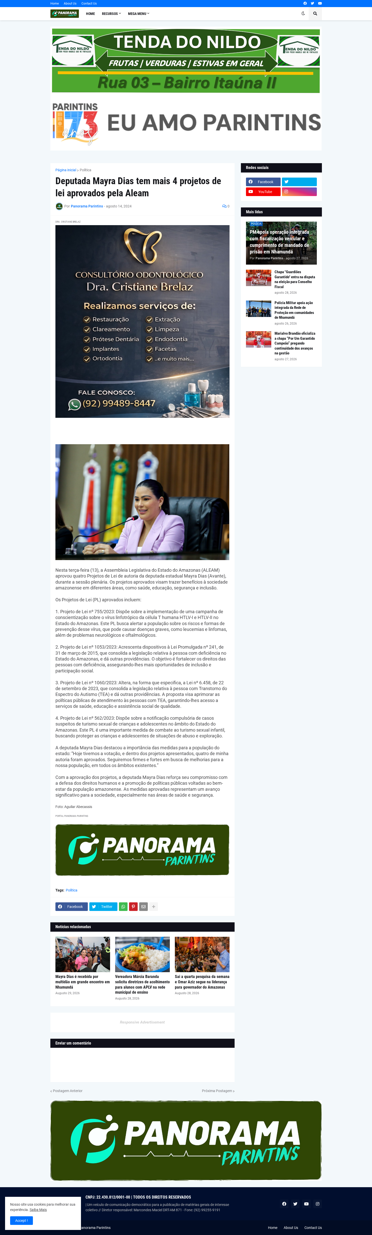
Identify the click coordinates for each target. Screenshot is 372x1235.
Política (85, 170)
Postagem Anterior (67, 1091)
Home (54, 3)
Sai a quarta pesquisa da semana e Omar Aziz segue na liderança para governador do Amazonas (202, 982)
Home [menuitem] (90, 14)
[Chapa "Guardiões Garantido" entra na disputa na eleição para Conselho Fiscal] (258, 278)
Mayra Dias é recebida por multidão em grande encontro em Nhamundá (82, 982)
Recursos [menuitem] (110, 14)
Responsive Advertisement (142, 1022)
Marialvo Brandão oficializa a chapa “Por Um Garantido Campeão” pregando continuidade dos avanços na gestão (295, 343)
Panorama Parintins (95, 1228)
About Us (70, 3)
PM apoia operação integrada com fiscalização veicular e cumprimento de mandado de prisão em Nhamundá (279, 242)
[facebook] (305, 3)
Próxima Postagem (217, 1091)
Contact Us (89, 3)
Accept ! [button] (21, 1221)
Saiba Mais (38, 1210)
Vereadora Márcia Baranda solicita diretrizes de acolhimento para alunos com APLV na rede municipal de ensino (142, 984)
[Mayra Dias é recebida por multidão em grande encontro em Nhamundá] (82, 954)
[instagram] (299, 191)
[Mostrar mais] (153, 906)
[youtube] (320, 3)
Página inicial (65, 170)
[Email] (143, 906)
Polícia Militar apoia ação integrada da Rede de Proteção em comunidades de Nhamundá (294, 310)
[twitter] (312, 3)
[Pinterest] (133, 906)
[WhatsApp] (123, 906)
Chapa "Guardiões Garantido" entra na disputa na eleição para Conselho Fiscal (295, 279)
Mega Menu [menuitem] (137, 14)
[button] (303, 13)
